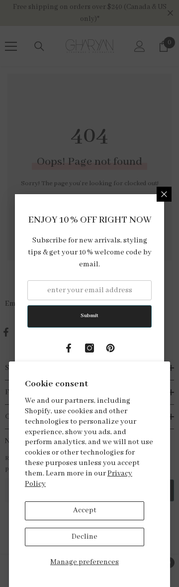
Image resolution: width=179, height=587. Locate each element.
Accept (84, 510)
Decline (84, 536)
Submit (89, 315)
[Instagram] (89, 348)
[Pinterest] (110, 348)
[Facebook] (68, 348)
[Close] (164, 194)
